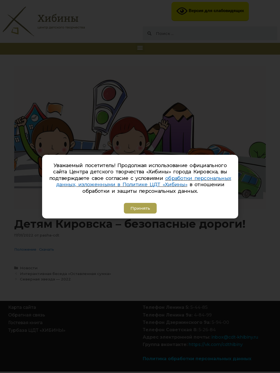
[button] (140, 208)
